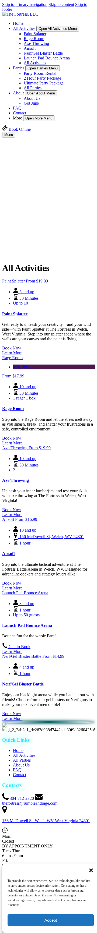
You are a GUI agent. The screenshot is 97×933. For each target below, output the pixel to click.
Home (18, 23)
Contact (19, 113)
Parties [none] (18, 68)
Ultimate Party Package (44, 83)
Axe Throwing (36, 43)
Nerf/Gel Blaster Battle (43, 53)
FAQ (17, 108)
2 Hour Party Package (42, 78)
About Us (32, 98)
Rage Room (34, 38)
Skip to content (61, 4)
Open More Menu (38, 118)
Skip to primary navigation (24, 4)
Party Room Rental (40, 73)
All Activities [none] (24, 28)
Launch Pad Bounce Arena (47, 58)
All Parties (32, 88)
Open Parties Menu (42, 68)
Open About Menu (41, 93)
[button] (91, 870)
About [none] (18, 93)
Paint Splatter (35, 33)
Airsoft (30, 48)
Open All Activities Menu (58, 29)
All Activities (35, 63)
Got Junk (31, 103)
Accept (50, 920)
